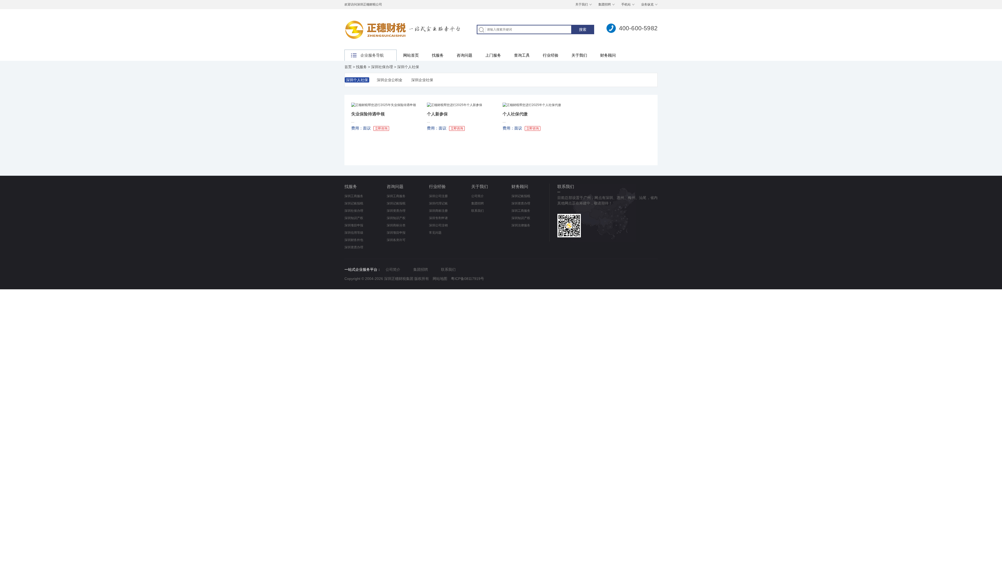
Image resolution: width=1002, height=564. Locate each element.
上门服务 (493, 55)
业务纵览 (647, 4)
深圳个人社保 (408, 67)
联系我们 (477, 211)
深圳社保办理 (382, 67)
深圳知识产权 (353, 218)
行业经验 (550, 55)
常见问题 (435, 232)
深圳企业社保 (422, 80)
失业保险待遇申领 (368, 114)
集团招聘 (604, 4)
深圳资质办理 (353, 247)
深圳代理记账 (438, 203)
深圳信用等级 (353, 232)
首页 (348, 67)
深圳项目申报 (353, 225)
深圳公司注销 (438, 225)
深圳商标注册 (438, 211)
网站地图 (440, 279)
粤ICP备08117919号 (467, 279)
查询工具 (522, 55)
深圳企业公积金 (389, 80)
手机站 (626, 4)
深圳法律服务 (520, 225)
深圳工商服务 (353, 196)
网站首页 (411, 55)
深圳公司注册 (438, 196)
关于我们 (581, 4)
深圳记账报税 (353, 203)
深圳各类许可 (396, 240)
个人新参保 (437, 114)
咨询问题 (464, 55)
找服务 (438, 55)
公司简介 (477, 196)
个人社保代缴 (515, 114)
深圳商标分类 (396, 225)
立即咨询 (381, 128)
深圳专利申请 (438, 218)
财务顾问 (608, 55)
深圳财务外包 (353, 240)
